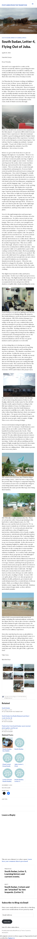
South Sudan (6, 37)
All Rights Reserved (8, 698)
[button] (7, 667)
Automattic (5, 932)
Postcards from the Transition (14, 5)
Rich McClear (6, 787)
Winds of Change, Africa (18, 37)
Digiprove (11, 938)
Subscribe (7, 921)
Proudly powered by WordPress (10, 930)
